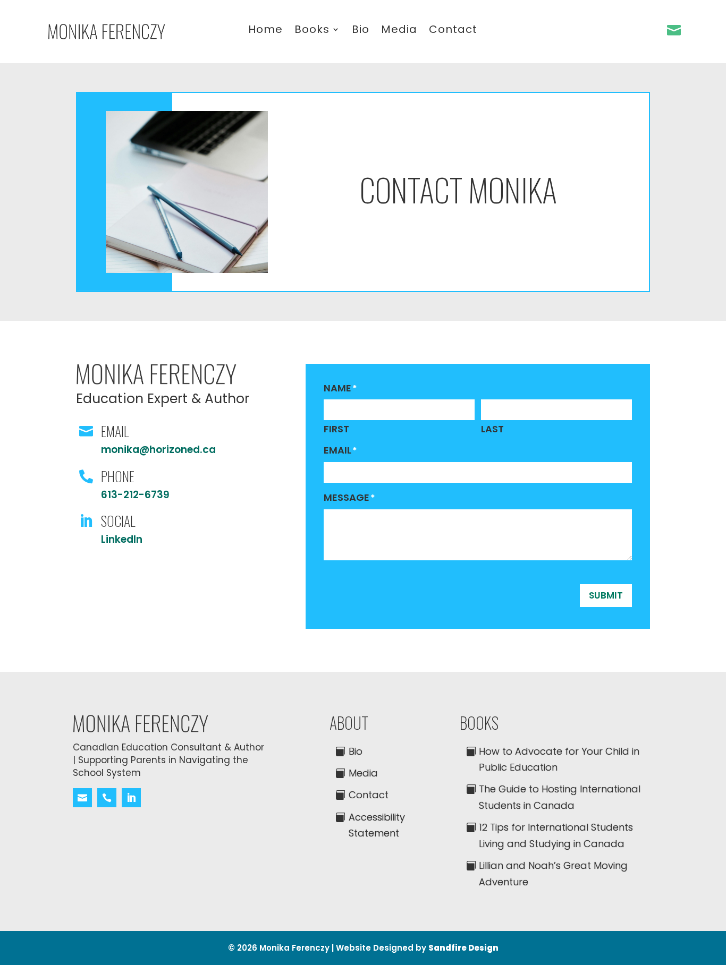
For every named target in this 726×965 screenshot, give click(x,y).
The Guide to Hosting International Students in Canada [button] (559, 797)
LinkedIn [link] (121, 539)
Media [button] (363, 773)
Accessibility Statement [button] (377, 825)
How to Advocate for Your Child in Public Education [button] (559, 759)
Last (492, 428)
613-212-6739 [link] (135, 495)
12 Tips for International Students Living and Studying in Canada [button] (556, 835)
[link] (106, 36)
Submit (606, 595)
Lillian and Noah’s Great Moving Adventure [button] (553, 874)
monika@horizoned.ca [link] (158, 449)
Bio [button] (355, 751)
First (336, 428)
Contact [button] (369, 794)
